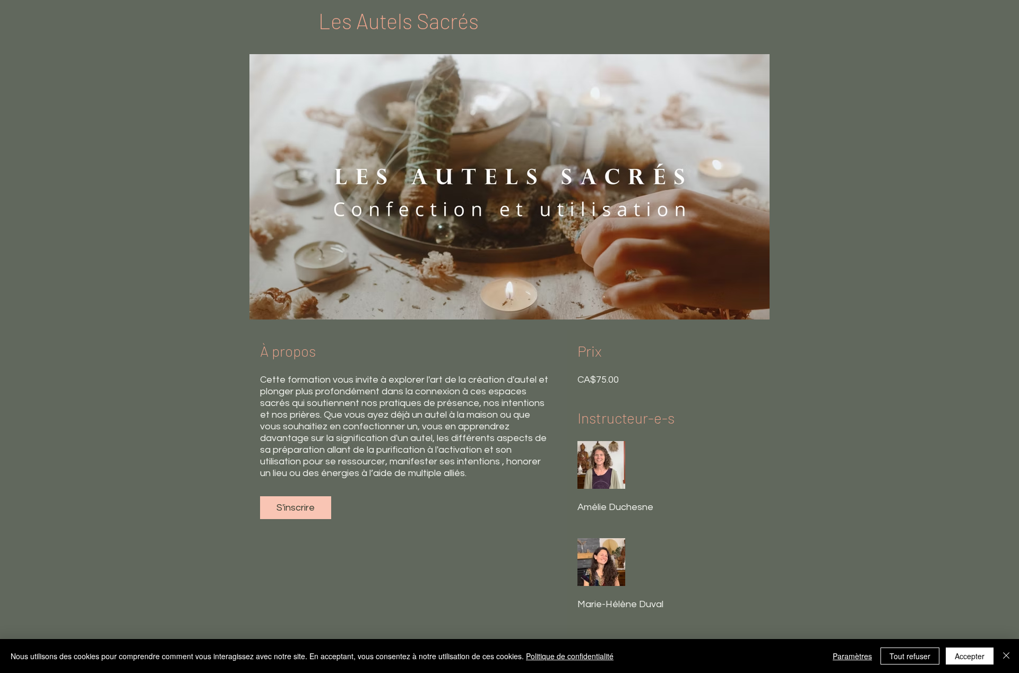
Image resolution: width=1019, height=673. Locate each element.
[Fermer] (1006, 656)
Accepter (970, 656)
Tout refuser (910, 656)
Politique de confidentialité (570, 656)
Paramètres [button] (852, 656)
